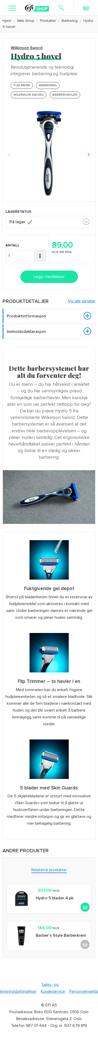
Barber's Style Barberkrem (61, 935)
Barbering (70, 20)
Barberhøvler (65, 95)
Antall (12, 245)
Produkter (48, 20)
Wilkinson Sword (27, 47)
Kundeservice (53, 991)
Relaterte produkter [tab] (49, 870)
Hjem (7, 20)
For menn (22, 85)
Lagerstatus (18, 211)
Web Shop (25, 20)
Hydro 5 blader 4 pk (54, 898)
